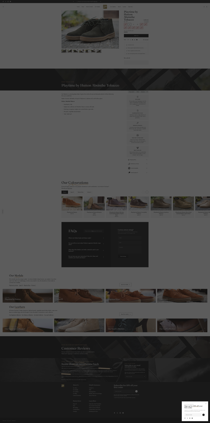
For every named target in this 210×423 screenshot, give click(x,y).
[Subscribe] (203, 415)
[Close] (206, 403)
